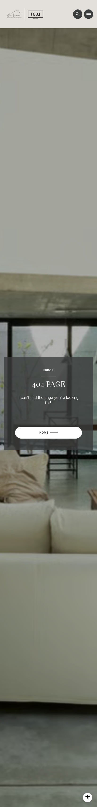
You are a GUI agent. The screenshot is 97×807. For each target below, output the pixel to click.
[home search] (77, 14)
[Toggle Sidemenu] (88, 14)
